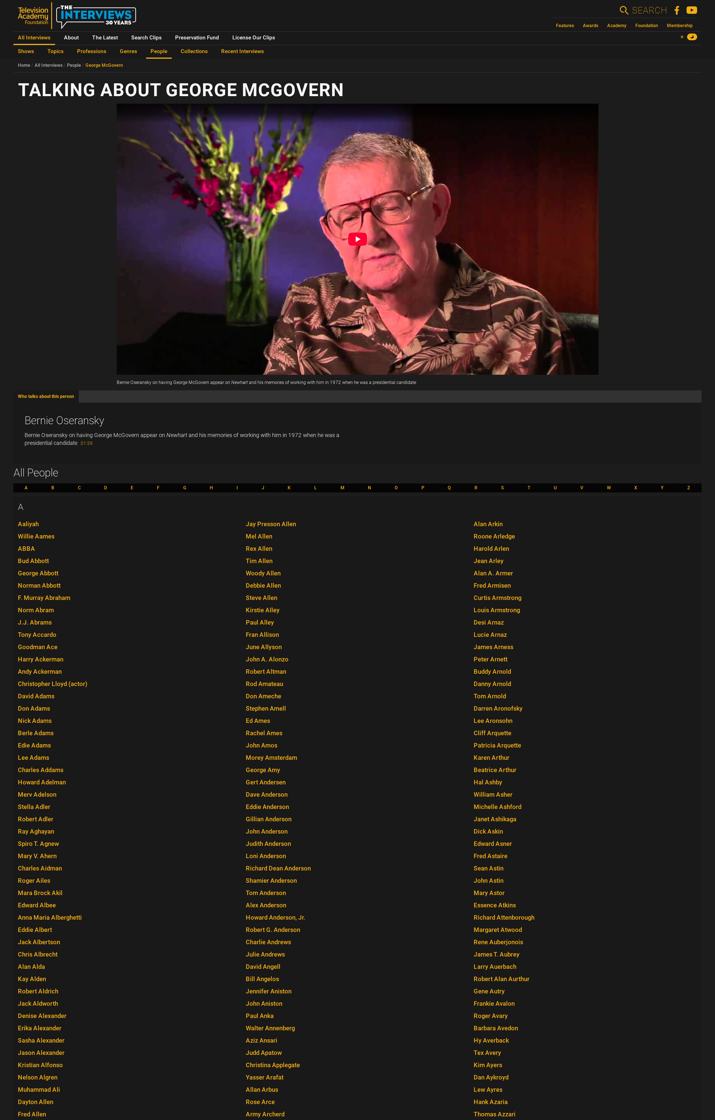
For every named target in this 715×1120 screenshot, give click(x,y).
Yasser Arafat (264, 1077)
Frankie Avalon (494, 1003)
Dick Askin (488, 831)
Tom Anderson (266, 892)
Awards (590, 25)
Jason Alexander (41, 1052)
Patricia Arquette (497, 745)
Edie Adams (34, 745)
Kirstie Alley (263, 610)
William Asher (493, 794)
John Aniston (264, 1003)
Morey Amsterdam (271, 757)
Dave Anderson (267, 794)
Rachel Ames (264, 733)
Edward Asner (493, 843)
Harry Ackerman (40, 659)
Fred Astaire (490, 856)
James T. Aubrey (496, 954)
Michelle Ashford (497, 806)
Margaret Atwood (498, 929)
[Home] (79, 17)
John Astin (489, 880)
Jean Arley (489, 560)
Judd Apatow (264, 1052)
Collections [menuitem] (194, 51)
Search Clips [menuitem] (146, 38)
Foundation (646, 25)
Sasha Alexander (41, 1040)
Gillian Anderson (269, 819)
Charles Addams (40, 770)
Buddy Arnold (492, 671)
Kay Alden (32, 979)
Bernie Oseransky (64, 420)
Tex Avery (487, 1052)
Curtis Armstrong (497, 597)
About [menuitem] (71, 38)
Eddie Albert (35, 929)
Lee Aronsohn (493, 720)
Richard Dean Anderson (278, 868)
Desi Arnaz (489, 622)
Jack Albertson (39, 942)
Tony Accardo (37, 634)
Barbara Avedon (496, 1028)
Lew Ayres (488, 1089)
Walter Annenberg (270, 1028)
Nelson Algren (38, 1077)
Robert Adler (35, 819)
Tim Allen (259, 560)
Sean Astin (489, 868)
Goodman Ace (38, 647)
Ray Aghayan (36, 831)
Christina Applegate (273, 1065)
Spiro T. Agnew (38, 843)
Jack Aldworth (38, 1003)
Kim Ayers (488, 1065)
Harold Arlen (491, 548)
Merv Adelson (37, 794)
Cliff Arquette (492, 733)
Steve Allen (261, 597)
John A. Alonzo (267, 659)
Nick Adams (35, 720)
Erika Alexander (39, 1028)
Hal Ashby (488, 782)
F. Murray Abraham (44, 597)
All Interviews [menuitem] (34, 38)
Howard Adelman (42, 782)
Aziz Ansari (261, 1040)
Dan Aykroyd (491, 1077)
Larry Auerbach (495, 966)
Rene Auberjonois (498, 942)
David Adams (36, 696)
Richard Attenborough (504, 917)
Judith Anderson (268, 843)
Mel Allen (259, 536)
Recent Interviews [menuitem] (242, 51)
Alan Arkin (488, 524)
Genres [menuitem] (128, 51)
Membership (680, 25)
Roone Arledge (494, 536)
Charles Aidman (40, 868)
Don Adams (34, 708)
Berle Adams (36, 733)
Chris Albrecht (38, 954)
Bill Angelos (262, 979)
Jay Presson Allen (271, 524)
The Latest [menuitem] (105, 38)
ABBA (26, 548)
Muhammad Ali (39, 1089)
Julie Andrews (265, 954)
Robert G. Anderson (273, 929)
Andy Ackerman (40, 671)
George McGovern (104, 65)
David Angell (263, 966)
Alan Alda (31, 966)
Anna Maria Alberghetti (50, 917)
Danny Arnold (492, 683)
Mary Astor (489, 892)
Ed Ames (258, 720)
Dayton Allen (35, 1101)
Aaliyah (28, 524)
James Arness (493, 647)
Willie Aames (36, 536)
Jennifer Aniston (269, 991)
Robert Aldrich (38, 991)
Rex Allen (259, 548)
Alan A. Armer (493, 573)
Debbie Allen (263, 585)
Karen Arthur (491, 757)
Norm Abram (36, 610)
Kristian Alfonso (40, 1065)
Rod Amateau (264, 683)
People (74, 65)
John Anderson (267, 831)
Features (565, 25)
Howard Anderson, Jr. (275, 917)
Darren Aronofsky (498, 708)
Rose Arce (260, 1101)
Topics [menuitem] (55, 51)
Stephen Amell (266, 708)
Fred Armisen (492, 585)
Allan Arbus (262, 1089)
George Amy (263, 770)
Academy (616, 25)
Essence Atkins (495, 905)
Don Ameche (263, 696)
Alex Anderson (266, 905)
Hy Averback (491, 1040)
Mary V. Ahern (37, 856)
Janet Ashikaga (495, 819)
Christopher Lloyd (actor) (52, 683)
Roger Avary (491, 1015)
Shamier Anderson (271, 880)
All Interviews (49, 65)
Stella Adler (34, 806)
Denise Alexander (42, 1015)
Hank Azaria (491, 1101)
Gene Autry (489, 991)
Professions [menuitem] (91, 51)
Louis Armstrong (497, 610)
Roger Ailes (34, 880)
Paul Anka (260, 1015)
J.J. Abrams (35, 622)
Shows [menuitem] (26, 51)
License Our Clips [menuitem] (253, 38)
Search (649, 10)
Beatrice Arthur (495, 770)
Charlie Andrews (268, 942)
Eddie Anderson (267, 806)
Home (24, 65)
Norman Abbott (39, 585)
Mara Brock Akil (40, 892)
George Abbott (38, 573)
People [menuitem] (159, 51)
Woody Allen (263, 573)
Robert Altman (266, 671)
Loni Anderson (266, 856)
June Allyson (264, 647)
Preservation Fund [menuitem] (197, 38)
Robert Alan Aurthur (502, 979)
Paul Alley (260, 622)
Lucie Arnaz (490, 634)
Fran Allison (262, 634)
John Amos (261, 745)
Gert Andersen (266, 782)
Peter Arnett (490, 659)
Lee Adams (33, 757)
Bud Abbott (33, 560)
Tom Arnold (490, 696)
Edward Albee (37, 905)
